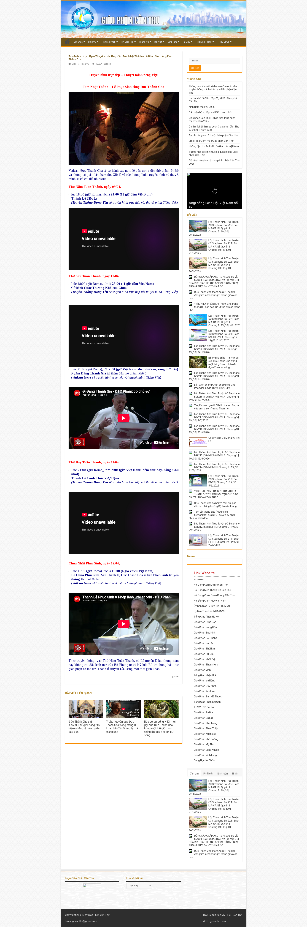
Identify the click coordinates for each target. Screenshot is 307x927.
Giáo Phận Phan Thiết (206, 728)
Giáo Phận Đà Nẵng (204, 680)
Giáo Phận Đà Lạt (203, 717)
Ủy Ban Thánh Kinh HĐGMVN (209, 611)
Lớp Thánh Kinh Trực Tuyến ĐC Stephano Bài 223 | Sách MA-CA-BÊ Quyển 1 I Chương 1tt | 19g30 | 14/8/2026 (214, 265)
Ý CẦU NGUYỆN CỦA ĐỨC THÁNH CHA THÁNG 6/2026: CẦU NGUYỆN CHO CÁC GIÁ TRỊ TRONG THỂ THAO (213, 494)
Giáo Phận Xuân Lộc (205, 733)
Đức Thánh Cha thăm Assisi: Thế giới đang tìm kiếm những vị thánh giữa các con (84, 726)
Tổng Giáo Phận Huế (205, 675)
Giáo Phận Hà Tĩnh (204, 643)
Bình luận (222, 773)
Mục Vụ (92, 41)
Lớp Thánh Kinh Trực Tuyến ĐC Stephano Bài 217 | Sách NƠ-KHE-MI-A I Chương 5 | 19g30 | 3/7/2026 (214, 417)
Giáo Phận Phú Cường (206, 739)
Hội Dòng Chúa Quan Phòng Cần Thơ (214, 595)
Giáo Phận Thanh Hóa (206, 664)
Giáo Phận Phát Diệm (205, 659)
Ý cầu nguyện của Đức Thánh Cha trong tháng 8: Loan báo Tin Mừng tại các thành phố (122, 726)
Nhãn (235, 773)
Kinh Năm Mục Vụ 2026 (202, 106)
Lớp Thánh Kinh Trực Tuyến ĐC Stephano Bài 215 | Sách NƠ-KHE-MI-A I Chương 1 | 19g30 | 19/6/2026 (214, 455)
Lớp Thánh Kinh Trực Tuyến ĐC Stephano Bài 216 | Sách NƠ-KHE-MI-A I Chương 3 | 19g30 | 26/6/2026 (214, 429)
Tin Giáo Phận (108, 41)
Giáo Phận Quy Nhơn (205, 685)
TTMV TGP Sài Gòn (204, 707)
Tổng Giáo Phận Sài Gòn (207, 701)
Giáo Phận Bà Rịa (203, 712)
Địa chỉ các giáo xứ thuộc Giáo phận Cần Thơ (213, 135)
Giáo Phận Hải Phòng (205, 638)
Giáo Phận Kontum (204, 691)
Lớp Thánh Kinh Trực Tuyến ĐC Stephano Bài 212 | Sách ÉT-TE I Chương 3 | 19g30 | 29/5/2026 (214, 526)
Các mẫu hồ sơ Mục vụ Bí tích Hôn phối (210, 112)
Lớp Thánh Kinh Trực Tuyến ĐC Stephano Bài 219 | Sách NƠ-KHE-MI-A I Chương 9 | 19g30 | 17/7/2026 (214, 376)
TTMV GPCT (223, 41)
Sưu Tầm (172, 41)
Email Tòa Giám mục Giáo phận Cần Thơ (211, 140)
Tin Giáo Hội (127, 41)
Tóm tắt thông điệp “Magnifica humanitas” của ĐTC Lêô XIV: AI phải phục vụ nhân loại (212, 515)
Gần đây (194, 773)
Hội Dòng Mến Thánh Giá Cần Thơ (212, 590)
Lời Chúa (78, 41)
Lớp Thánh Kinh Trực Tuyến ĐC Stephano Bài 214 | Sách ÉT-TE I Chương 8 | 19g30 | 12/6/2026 (214, 467)
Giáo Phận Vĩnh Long (205, 755)
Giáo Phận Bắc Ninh (205, 632)
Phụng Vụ (144, 41)
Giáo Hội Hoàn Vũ (80, 64)
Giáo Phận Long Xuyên (206, 749)
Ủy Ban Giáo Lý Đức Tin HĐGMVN (212, 606)
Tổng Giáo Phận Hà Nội (206, 616)
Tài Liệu (186, 41)
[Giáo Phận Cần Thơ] (153, 19)
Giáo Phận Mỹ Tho (204, 744)
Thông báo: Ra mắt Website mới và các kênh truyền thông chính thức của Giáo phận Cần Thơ (213, 89)
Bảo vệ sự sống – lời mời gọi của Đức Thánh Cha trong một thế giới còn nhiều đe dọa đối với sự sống (160, 728)
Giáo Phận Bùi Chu (204, 654)
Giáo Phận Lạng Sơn (205, 622)
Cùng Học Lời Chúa (204, 760)
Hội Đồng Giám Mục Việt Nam (210, 600)
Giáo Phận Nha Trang (205, 723)
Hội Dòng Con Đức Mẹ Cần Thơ (211, 584)
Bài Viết (158, 41)
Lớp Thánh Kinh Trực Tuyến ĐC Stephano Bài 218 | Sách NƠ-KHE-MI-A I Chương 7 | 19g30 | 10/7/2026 (214, 396)
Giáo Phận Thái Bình (205, 648)
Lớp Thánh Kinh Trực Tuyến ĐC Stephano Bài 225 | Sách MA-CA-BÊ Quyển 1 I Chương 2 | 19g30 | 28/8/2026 (214, 228)
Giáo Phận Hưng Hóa (205, 627)
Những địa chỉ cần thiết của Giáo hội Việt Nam (214, 146)
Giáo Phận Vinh (202, 669)
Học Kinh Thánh (204, 41)
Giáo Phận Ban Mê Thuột (208, 696)
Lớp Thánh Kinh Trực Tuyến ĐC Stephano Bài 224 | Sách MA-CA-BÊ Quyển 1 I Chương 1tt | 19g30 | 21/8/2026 (214, 246)
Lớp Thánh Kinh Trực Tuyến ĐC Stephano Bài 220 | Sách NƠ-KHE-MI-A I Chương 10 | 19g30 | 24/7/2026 (214, 349)
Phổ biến (208, 773)
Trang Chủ (67, 41)
